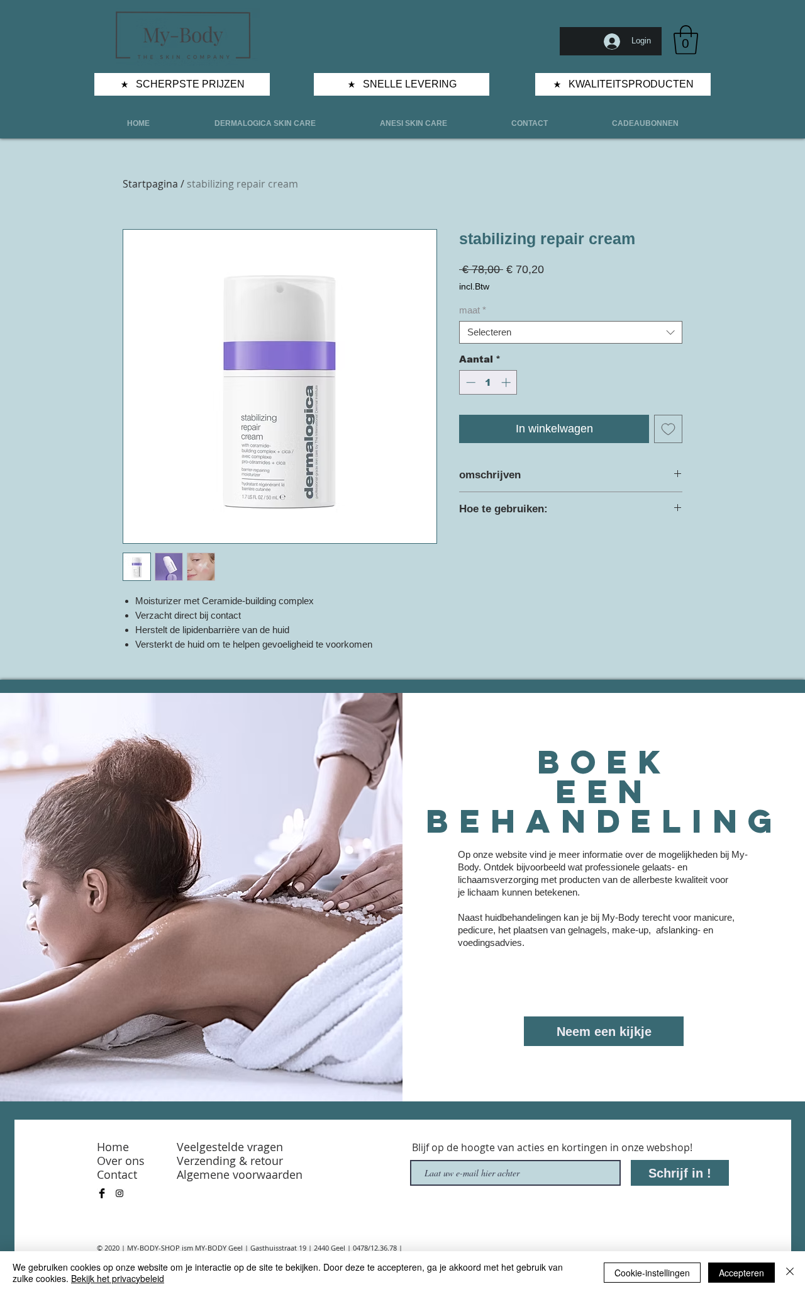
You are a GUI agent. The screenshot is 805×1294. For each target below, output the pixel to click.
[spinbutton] (488, 382)
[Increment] (507, 382)
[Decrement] (469, 382)
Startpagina (150, 184)
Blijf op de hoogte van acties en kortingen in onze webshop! (552, 1147)
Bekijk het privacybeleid (117, 1278)
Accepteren (741, 1272)
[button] (686, 39)
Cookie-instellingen (652, 1272)
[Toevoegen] (668, 429)
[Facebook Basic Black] (102, 1193)
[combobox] (570, 332)
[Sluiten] (789, 1272)
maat (472, 310)
